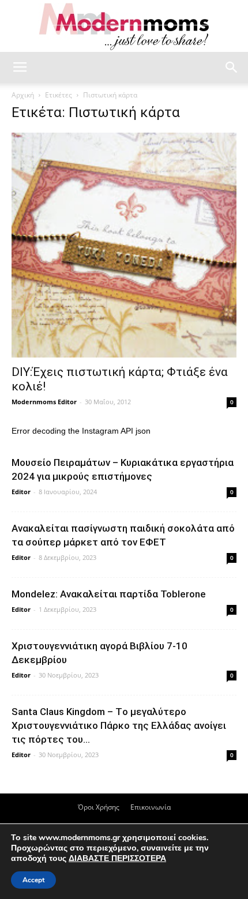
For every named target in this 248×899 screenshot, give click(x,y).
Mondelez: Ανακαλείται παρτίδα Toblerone (109, 594)
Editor (21, 491)
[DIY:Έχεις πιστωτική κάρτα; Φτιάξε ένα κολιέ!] (124, 245)
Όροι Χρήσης (98, 807)
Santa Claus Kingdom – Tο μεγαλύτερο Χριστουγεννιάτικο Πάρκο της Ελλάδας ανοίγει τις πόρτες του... (119, 725)
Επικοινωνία (150, 807)
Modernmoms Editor (44, 401)
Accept (33, 880)
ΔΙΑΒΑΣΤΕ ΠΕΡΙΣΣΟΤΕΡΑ (117, 858)
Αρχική (23, 95)
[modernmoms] (124, 27)
